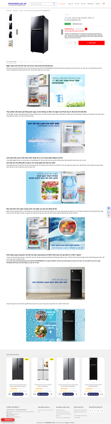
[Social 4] (102, 410)
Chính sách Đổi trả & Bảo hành (62, 412)
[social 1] (90, 410)
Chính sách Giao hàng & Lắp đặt (63, 417)
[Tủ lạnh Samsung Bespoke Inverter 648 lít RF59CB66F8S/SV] (102, 394)
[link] (17, 369)
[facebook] (94, 410)
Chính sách (90, 3)
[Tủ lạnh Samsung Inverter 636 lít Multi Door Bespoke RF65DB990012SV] (26, 394)
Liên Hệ (98, 3)
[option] (10, 17)
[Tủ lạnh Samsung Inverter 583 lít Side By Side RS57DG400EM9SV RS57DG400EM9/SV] (51, 394)
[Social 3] (98, 410)
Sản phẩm (62, 3)
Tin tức (77, 3)
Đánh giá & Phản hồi (60, 410)
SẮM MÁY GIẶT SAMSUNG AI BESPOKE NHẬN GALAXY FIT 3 (80, 412)
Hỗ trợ (83, 3)
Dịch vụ (70, 3)
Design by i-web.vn (70, 422)
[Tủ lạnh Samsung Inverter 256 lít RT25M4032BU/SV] (76, 394)
